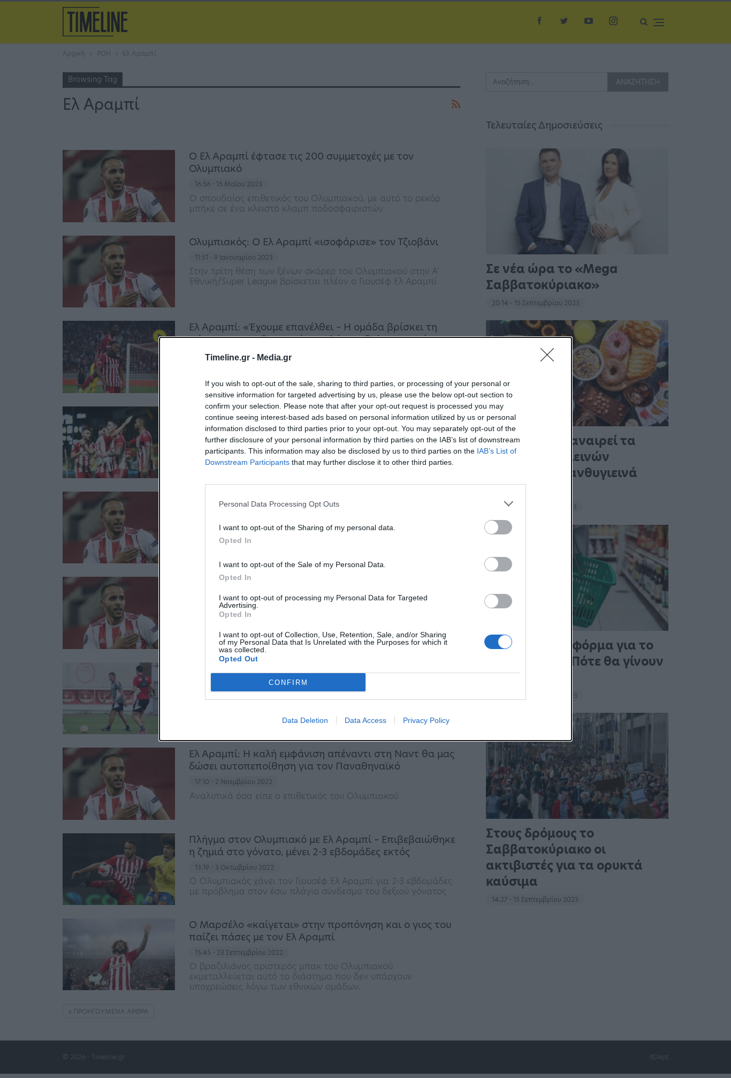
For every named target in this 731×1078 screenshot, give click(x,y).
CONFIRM (288, 683)
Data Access (365, 720)
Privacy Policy (426, 720)
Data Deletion (305, 720)
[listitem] (365, 503)
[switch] (498, 527)
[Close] (550, 358)
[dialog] (365, 539)
